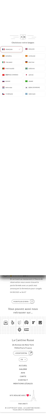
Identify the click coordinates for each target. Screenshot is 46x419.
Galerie (23, 369)
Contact (23, 380)
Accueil (23, 365)
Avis (23, 373)
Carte (23, 376)
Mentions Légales (23, 383)
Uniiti (25, 404)
